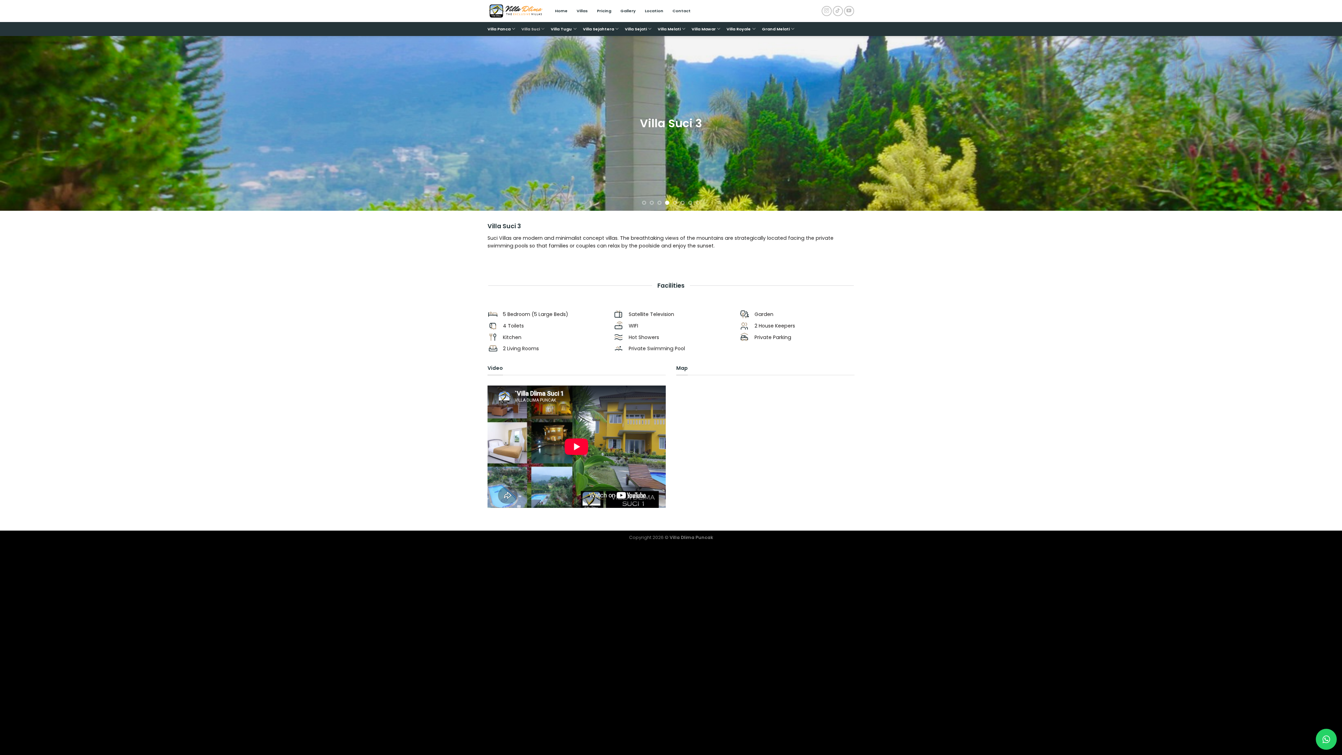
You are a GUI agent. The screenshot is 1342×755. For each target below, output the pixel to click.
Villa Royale (739, 29)
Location (654, 11)
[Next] (1306, 123)
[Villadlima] (516, 11)
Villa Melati (669, 29)
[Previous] (35, 123)
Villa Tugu (561, 29)
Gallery (628, 11)
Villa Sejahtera (598, 29)
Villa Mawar (704, 29)
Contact (681, 11)
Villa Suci (530, 29)
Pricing (604, 11)
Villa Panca (499, 29)
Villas (582, 11)
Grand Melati (776, 29)
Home (561, 11)
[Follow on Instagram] (827, 11)
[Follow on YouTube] (849, 11)
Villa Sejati (636, 29)
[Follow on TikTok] (838, 11)
